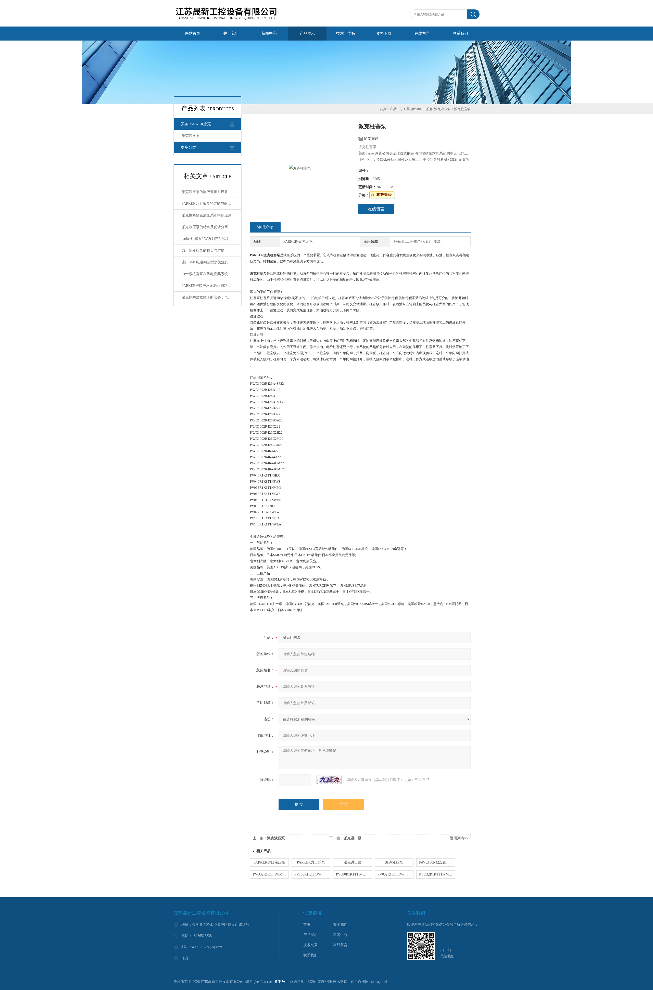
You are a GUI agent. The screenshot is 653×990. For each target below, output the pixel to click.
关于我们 (230, 33)
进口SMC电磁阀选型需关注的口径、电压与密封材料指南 (211, 262)
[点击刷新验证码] (329, 780)
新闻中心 (269, 33)
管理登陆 (325, 982)
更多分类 (188, 147)
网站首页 (192, 33)
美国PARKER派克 (196, 124)
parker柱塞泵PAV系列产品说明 (205, 239)
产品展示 (307, 33)
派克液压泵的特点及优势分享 (205, 227)
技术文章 (310, 945)
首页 (383, 109)
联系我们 (460, 33)
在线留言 (422, 33)
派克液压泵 (190, 136)
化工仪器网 (360, 982)
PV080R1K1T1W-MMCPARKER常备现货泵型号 (354, 874)
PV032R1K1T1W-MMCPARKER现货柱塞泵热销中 (395, 874)
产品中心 (396, 109)
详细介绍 (265, 227)
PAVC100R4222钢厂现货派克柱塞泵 (437, 862)
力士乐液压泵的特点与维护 (203, 250)
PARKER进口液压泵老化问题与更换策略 (211, 286)
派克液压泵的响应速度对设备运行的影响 (211, 192)
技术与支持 (345, 33)
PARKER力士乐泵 (311, 862)
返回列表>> (459, 838)
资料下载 (384, 33)
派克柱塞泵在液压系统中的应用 (207, 215)
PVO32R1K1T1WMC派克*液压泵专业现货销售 (437, 874)
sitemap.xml (378, 982)
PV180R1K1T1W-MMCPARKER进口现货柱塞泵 (312, 874)
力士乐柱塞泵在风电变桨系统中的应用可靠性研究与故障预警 (211, 274)
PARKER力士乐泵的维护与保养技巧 (210, 203)
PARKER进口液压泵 (269, 862)
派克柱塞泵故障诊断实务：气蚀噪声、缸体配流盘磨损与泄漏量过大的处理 (211, 297)
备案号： (281, 982)
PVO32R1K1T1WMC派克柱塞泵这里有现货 (271, 874)
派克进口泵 (352, 838)
